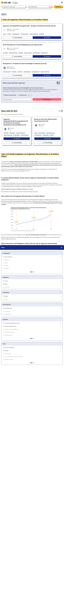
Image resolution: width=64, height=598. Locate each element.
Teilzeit (31, 189)
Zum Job (48, 37)
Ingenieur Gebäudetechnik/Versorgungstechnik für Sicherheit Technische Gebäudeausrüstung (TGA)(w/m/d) (16, 122)
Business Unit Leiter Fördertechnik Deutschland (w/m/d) (45, 120)
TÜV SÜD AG (11, 67)
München (42, 125)
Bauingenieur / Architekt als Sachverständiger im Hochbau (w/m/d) (24, 63)
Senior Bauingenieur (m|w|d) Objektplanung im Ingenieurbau (23, 45)
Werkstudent (25, 189)
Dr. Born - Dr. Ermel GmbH (14, 29)
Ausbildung (18, 189)
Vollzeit (3, 189)
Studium (14, 189)
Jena (10, 129)
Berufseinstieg (8, 189)
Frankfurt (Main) (12, 30)
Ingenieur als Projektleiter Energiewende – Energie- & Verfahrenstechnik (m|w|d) (29, 26)
